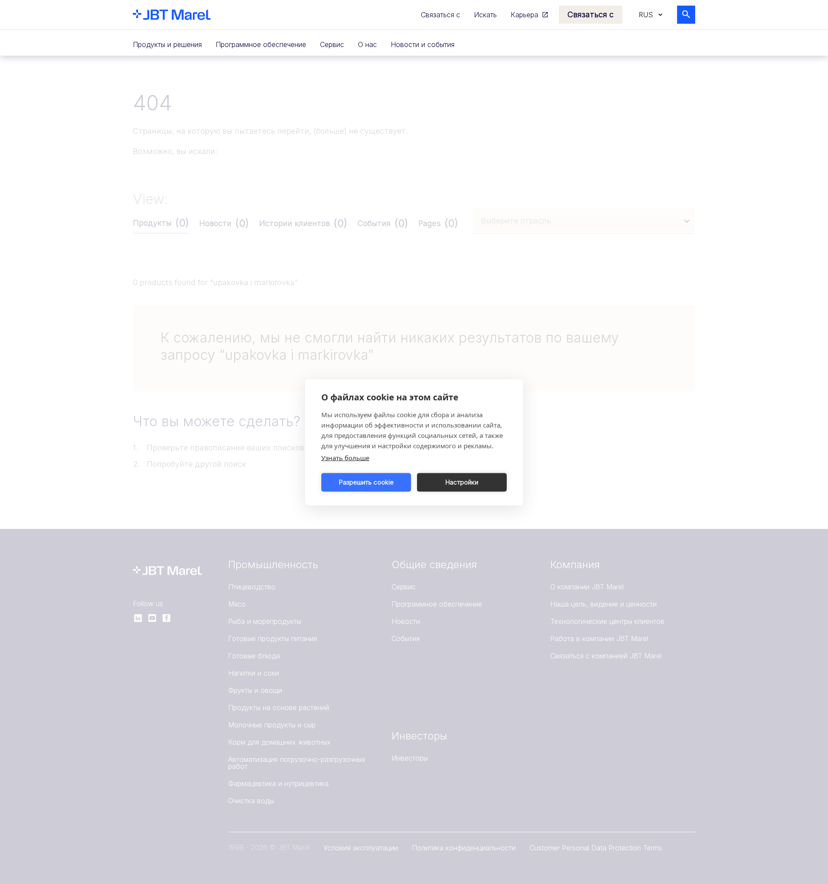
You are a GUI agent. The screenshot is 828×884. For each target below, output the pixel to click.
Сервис (332, 44)
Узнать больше (345, 457)
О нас (367, 44)
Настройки (461, 482)
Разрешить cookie (366, 482)
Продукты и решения (167, 44)
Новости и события (423, 44)
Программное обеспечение (261, 44)
